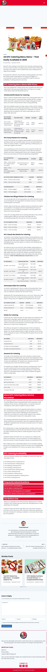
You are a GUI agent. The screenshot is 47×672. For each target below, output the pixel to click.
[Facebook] (20, 666)
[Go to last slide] (3, 572)
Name (4, 619)
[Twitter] (23, 666)
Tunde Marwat (8, 62)
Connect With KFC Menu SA (8, 654)
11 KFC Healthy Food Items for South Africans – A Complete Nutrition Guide (11, 546)
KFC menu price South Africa (19, 89)
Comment (5, 602)
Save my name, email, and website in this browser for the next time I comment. (21, 622)
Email (19, 619)
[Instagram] (26, 666)
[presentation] (11, 566)
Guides (5, 54)
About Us (3, 650)
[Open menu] (44, 3)
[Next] (44, 572)
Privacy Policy (5, 652)
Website (34, 619)
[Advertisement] (23, 14)
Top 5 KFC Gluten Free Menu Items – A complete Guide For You (36, 546)
